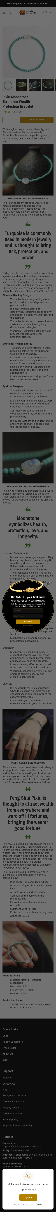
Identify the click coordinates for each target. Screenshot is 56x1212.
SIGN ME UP (28, 622)
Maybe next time (28, 626)
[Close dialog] (48, 583)
